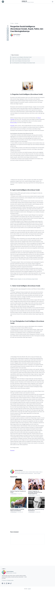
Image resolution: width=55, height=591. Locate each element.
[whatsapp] (8, 33)
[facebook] (8, 29)
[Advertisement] (27, 13)
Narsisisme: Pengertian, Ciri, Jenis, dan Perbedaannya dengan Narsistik (26, 278)
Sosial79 (24, 1)
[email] (8, 40)
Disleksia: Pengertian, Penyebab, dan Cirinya (18, 492)
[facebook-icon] (2, 583)
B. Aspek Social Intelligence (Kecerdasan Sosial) (20, 59)
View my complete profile (8, 580)
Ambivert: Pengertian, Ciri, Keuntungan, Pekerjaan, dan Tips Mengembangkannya (35, 492)
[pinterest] (8, 37)
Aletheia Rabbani (9, 571)
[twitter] (8, 31)
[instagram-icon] (6, 583)
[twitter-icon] (4, 583)
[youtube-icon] (8, 583)
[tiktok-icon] (10, 583)
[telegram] (8, 35)
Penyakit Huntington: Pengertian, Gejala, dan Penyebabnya (17, 510)
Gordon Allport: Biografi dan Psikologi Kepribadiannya (36, 510)
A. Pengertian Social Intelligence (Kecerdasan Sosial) (21, 57)
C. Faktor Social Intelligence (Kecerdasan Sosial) (20, 60)
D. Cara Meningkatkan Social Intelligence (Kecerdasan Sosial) (23, 62)
